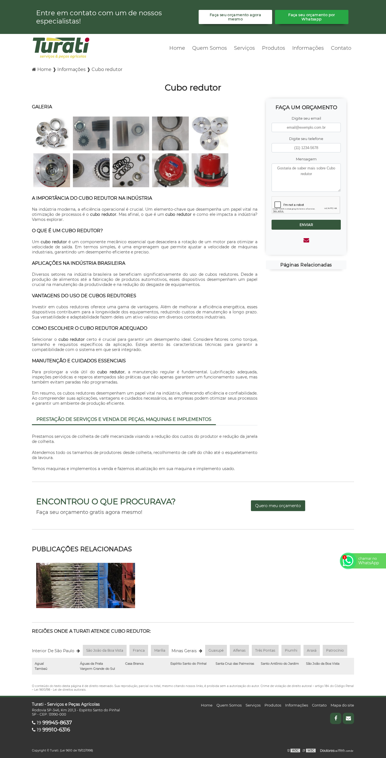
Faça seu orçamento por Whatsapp (311, 17)
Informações (308, 48)
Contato (341, 48)
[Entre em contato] (306, 240)
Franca (139, 650)
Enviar (306, 225)
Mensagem (306, 159)
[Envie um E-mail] (348, 718)
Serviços (244, 48)
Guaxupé (216, 650)
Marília (159, 650)
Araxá (311, 650)
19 (54, 722)
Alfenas (239, 650)
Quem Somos (209, 48)
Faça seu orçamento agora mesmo (235, 17)
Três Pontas (265, 650)
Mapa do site (342, 705)
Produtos (273, 48)
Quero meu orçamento (278, 505)
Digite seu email (306, 118)
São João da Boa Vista (104, 650)
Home (177, 48)
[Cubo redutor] (51, 133)
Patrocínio (335, 650)
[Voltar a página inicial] (61, 47)
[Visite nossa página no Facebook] (335, 718)
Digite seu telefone (306, 139)
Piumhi (291, 650)
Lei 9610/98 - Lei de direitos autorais (60, 690)
